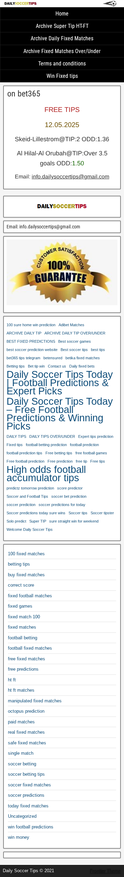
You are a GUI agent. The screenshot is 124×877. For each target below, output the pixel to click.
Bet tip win (36, 366)
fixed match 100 (24, 616)
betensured (52, 358)
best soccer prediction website (32, 350)
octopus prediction (26, 711)
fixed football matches (30, 595)
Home (62, 13)
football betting (22, 637)
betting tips (19, 564)
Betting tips (16, 366)
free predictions (23, 669)
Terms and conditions (62, 63)
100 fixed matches (26, 553)
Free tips (97, 461)
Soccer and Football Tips (27, 496)
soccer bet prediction (68, 496)
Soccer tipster (102, 513)
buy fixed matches (26, 574)
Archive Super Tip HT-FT (62, 26)
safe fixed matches (27, 742)
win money (18, 837)
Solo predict (16, 521)
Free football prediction (25, 461)
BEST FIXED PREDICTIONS (31, 341)
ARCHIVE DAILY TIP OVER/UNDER (74, 333)
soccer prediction (21, 505)
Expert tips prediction (95, 436)
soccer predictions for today (62, 505)
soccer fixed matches (29, 784)
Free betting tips (58, 453)
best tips (98, 350)
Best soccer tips (74, 350)
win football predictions (30, 826)
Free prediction (60, 461)
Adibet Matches (71, 325)
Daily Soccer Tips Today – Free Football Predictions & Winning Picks (60, 413)
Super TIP (37, 521)
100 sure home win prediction (31, 325)
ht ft (12, 679)
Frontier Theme (105, 871)
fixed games (20, 606)
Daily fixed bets (82, 366)
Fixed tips (15, 445)
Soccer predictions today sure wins (36, 513)
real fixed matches (26, 732)
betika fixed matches (82, 358)
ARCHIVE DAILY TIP (24, 333)
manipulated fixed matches (35, 700)
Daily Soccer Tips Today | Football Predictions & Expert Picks (60, 382)
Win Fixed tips (62, 76)
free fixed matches (26, 658)
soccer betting (22, 763)
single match (20, 753)
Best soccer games (74, 341)
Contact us (57, 366)
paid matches (21, 721)
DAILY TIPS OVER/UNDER (52, 436)
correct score (21, 585)
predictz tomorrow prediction (30, 488)
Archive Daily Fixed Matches (62, 38)
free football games (91, 453)
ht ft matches (21, 690)
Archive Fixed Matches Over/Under (62, 51)
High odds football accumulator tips (46, 473)
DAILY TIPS (16, 436)
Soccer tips (78, 513)
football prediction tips (24, 453)
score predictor (70, 488)
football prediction (84, 445)
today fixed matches (28, 805)
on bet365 (23, 94)
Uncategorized (22, 816)
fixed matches (22, 627)
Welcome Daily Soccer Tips (30, 529)
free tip (81, 461)
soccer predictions (26, 795)
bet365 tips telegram (23, 358)
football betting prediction (46, 445)
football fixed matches (30, 648)
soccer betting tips (26, 774)
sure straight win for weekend (74, 521)
